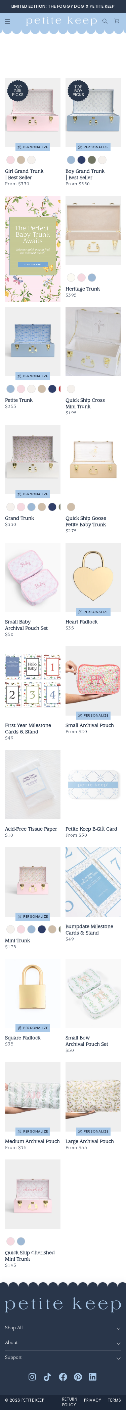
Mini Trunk (17, 941)
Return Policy (69, 1402)
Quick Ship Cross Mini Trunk (85, 404)
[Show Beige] (21, 160)
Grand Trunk (19, 519)
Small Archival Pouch (90, 726)
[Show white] (71, 389)
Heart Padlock (81, 622)
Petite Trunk (19, 401)
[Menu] (7, 21)
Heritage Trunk (83, 289)
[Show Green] (92, 160)
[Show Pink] (10, 160)
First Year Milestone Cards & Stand (28, 729)
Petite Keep (33, 1400)
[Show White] (31, 160)
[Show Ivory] (71, 277)
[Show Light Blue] (71, 160)
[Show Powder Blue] (92, 277)
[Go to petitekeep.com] (61, 21)
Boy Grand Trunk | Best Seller (85, 175)
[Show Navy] (81, 160)
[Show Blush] (81, 277)
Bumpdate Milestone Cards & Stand (89, 930)
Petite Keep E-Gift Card (91, 829)
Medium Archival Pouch (32, 1142)
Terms (114, 1400)
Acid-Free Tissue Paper (31, 829)
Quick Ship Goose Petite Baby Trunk (86, 522)
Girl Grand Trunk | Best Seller (24, 175)
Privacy (92, 1400)
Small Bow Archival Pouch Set (87, 1041)
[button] (105, 21)
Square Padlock (22, 1038)
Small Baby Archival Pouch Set (26, 626)
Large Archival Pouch (90, 1142)
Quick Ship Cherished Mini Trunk (30, 1256)
